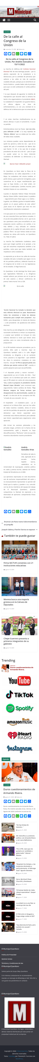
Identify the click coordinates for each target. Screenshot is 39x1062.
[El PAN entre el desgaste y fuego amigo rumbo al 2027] (8, 916)
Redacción (21, 49)
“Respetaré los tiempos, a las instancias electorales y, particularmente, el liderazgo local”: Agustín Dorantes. (26, 867)
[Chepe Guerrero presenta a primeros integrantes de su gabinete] (19, 617)
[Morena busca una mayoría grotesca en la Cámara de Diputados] (19, 578)
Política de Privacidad (9, 955)
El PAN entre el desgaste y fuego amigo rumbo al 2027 (25, 915)
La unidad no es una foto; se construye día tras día (25, 904)
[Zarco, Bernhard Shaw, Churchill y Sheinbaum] (8, 882)
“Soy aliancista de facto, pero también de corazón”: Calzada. (26, 927)
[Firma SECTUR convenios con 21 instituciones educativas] (19, 542)
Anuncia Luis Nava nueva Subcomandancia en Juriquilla (20, 523)
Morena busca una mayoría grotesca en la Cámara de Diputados (16, 602)
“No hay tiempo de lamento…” (22, 826)
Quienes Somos (7, 959)
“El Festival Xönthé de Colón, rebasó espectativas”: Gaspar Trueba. (26, 892)
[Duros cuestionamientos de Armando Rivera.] (19, 772)
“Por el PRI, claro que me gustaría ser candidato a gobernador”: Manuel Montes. (24, 852)
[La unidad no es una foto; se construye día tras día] (8, 906)
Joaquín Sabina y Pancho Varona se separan (18, 529)
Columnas (7, 32)
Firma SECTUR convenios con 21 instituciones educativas (18, 564)
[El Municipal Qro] (19, 7)
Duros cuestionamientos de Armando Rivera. (19, 791)
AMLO (33, 99)
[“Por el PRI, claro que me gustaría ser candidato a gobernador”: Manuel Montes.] (8, 854)
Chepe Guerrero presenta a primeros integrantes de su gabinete (16, 641)
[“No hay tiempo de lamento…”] (8, 827)
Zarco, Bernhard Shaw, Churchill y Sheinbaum (24, 880)
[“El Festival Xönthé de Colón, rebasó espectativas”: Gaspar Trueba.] (8, 894)
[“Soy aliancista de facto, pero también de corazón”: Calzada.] (8, 928)
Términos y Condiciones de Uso (12, 963)
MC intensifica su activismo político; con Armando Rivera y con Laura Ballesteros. (26, 838)
